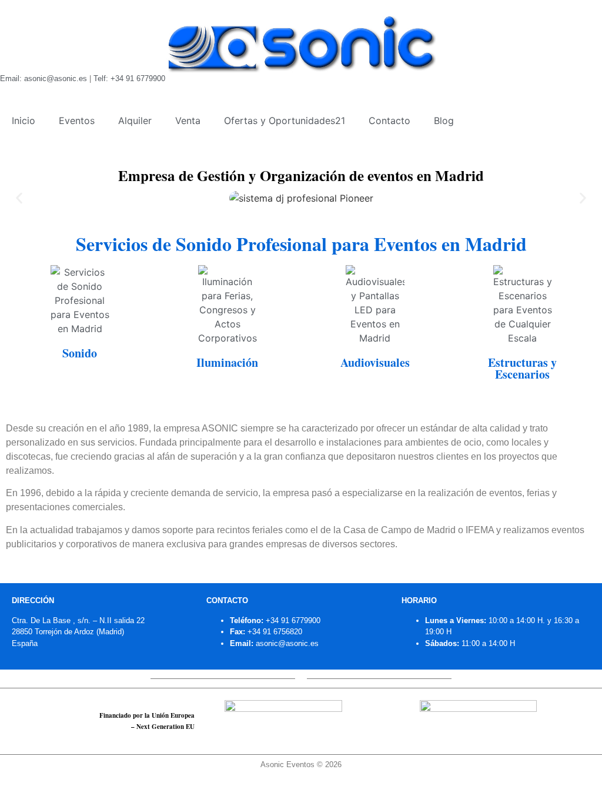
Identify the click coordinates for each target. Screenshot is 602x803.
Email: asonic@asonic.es (43, 78)
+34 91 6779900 (293, 620)
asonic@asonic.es (287, 643)
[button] (19, 197)
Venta (187, 120)
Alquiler (135, 120)
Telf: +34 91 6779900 (129, 78)
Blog (444, 120)
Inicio (23, 120)
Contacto (389, 120)
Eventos (77, 120)
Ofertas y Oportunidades (284, 120)
